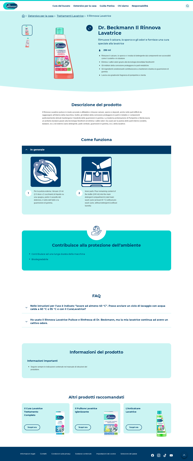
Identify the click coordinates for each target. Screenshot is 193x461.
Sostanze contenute (83, 454)
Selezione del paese (129, 454)
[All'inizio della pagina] (184, 455)
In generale (37, 149)
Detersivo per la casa (41, 15)
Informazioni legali (27, 454)
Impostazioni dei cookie (106, 454)
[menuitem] (61, 6)
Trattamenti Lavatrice (70, 15)
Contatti (43, 454)
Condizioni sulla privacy (60, 454)
